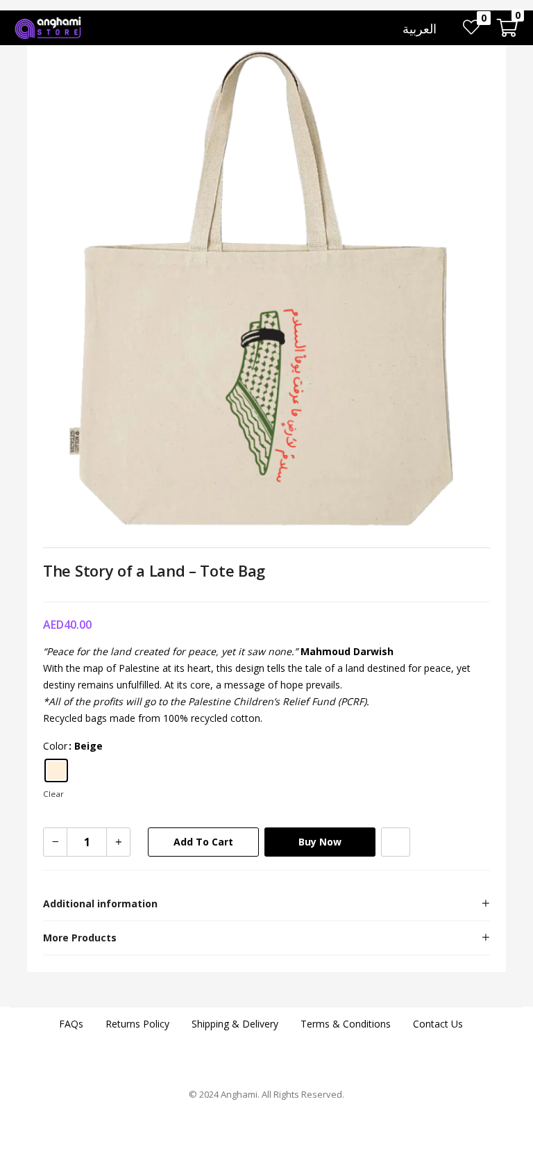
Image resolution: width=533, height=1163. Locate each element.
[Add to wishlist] (395, 842)
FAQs (71, 1023)
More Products (80, 937)
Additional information (100, 903)
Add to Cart (203, 841)
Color (55, 745)
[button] (507, 28)
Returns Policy (137, 1023)
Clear (53, 794)
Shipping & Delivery (235, 1023)
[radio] (56, 770)
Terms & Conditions (346, 1023)
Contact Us (438, 1023)
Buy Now (319, 841)
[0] (471, 28)
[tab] (266, 904)
